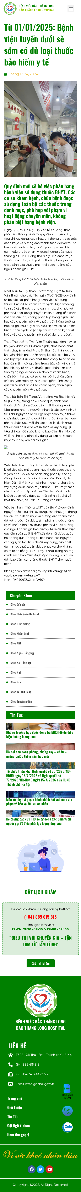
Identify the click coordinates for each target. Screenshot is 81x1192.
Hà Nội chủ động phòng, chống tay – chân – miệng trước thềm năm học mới (36, 754)
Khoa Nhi (15, 672)
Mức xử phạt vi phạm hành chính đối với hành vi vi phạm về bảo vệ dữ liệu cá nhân (39, 801)
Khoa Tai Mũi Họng (20, 692)
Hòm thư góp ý (18, 1134)
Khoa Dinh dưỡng (20, 624)
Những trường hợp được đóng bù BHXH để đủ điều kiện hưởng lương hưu (39, 734)
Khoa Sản (15, 682)
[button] (71, 8)
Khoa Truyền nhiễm (21, 702)
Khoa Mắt (15, 643)
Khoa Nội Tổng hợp (21, 663)
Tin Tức (12, 1116)
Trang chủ (14, 1098)
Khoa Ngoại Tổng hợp (22, 653)
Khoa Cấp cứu (18, 604)
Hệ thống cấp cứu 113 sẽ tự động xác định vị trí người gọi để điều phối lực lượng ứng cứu (38, 821)
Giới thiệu (14, 1107)
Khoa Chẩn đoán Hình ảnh (24, 614)
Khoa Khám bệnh (19, 634)
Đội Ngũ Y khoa (18, 1125)
